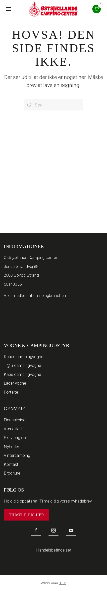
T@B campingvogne (22, 365)
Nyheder (11, 446)
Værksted (13, 428)
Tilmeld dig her (26, 515)
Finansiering (14, 419)
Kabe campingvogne (22, 374)
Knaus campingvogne (23, 356)
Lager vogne (15, 383)
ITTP (62, 583)
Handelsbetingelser (53, 550)
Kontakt (11, 464)
